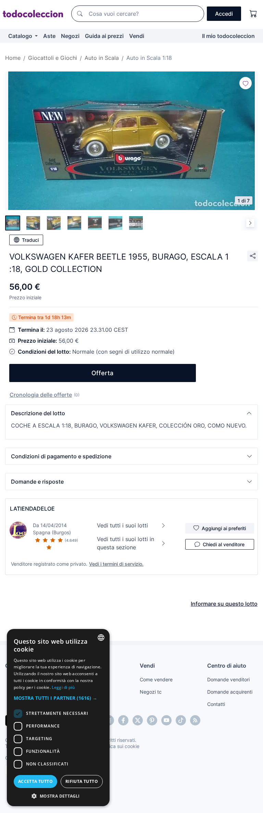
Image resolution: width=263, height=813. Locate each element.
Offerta (102, 373)
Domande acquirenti (229, 692)
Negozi (70, 35)
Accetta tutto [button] (35, 781)
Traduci (30, 240)
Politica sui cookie (119, 746)
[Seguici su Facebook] (123, 720)
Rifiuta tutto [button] (81, 781)
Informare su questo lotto (224, 603)
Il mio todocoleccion (228, 35)
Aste (49, 35)
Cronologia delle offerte (41, 394)
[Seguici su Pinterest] (152, 720)
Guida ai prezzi (104, 35)
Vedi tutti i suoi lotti (122, 525)
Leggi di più (63, 687)
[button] (131, 413)
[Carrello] (253, 13)
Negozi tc (151, 692)
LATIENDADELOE (32, 508)
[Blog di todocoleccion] (195, 720)
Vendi (136, 35)
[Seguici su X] (138, 720)
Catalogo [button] (21, 35)
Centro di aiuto (226, 665)
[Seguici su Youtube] (166, 720)
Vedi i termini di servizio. (116, 564)
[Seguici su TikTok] (181, 720)
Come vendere (156, 679)
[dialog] (58, 717)
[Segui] (245, 83)
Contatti (216, 704)
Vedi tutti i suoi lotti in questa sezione (125, 543)
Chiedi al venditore (224, 544)
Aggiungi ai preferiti (224, 528)
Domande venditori (228, 679)
